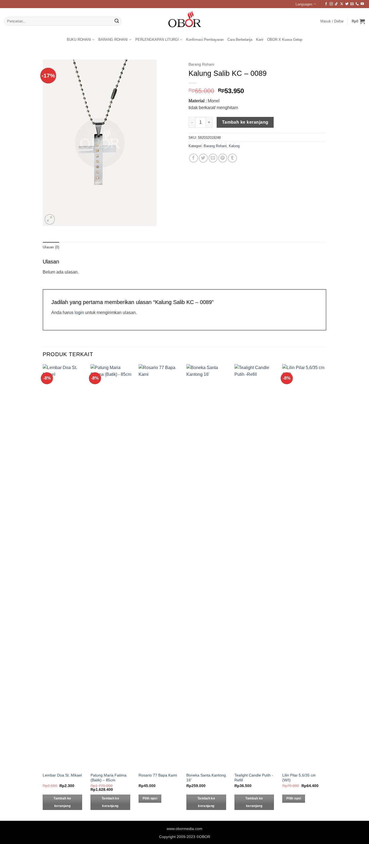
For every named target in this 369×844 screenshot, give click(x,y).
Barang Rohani (201, 64)
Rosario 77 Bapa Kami (158, 775)
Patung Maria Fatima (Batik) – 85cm (108, 777)
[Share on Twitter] (203, 158)
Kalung (234, 146)
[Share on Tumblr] (232, 158)
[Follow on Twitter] (346, 4)
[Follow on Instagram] (331, 4)
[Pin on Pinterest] (222, 158)
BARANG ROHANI (113, 40)
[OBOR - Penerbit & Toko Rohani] (184, 21)
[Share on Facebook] (193, 158)
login (79, 312)
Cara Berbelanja (239, 40)
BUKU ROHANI (79, 40)
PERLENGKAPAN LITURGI (157, 40)
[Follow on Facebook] (326, 4)
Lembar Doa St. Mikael (62, 775)
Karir (259, 40)
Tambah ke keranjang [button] (62, 802)
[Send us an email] (352, 4)
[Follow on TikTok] (336, 4)
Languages (304, 4)
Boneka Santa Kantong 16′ (206, 777)
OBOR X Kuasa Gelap (284, 40)
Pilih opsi (150, 798)
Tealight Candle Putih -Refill (253, 777)
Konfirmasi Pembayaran (205, 40)
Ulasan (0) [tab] (51, 247)
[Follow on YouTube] (362, 4)
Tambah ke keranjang (245, 122)
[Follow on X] (341, 4)
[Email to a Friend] (213, 158)
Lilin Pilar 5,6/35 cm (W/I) (299, 777)
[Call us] (357, 4)
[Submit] (116, 21)
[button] (358, 21)
